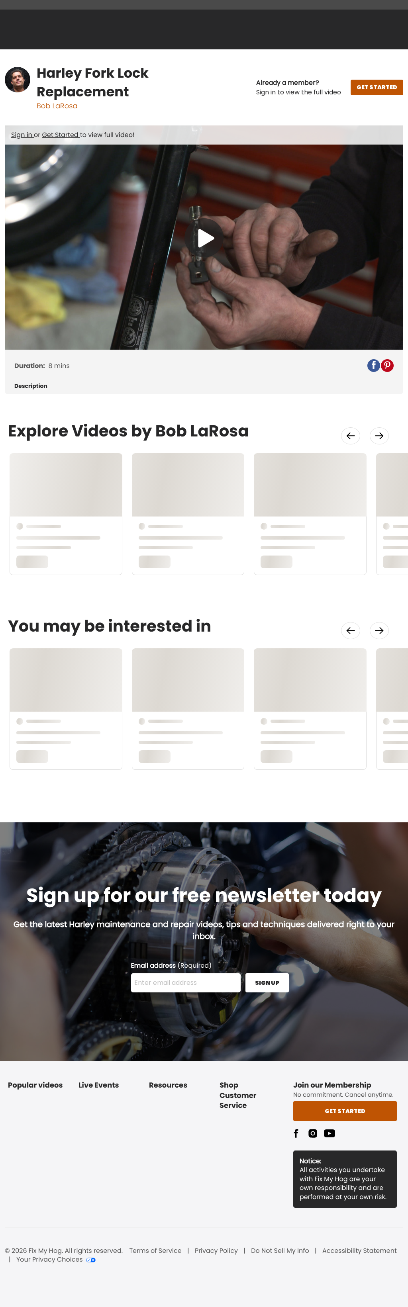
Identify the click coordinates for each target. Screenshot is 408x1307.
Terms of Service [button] (155, 1250)
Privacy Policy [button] (216, 1250)
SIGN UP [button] (267, 983)
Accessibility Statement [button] (359, 1250)
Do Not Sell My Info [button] (280, 1250)
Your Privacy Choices (49, 1259)
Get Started (61, 134)
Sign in (22, 134)
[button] (298, 87)
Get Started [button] (345, 1111)
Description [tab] (30, 386)
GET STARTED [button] (377, 87)
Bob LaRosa (57, 106)
